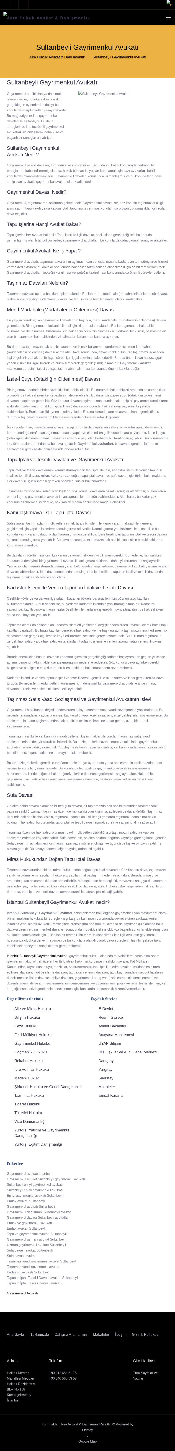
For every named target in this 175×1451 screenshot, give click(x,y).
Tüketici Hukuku (28, 1113)
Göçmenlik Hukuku (30, 1052)
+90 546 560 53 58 (63, 1378)
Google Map (87, 1441)
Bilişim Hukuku (27, 1017)
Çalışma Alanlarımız (71, 1334)
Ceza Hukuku (25, 1026)
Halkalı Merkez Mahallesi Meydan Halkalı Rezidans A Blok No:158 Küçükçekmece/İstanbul (21, 1386)
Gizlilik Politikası (145, 1334)
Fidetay (87, 1430)
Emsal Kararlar (111, 1095)
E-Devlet (105, 1009)
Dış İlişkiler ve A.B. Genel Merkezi (127, 1052)
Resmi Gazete (110, 1017)
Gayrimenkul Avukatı (22, 1293)
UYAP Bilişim (109, 1043)
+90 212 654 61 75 (63, 1373)
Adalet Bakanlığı (112, 1026)
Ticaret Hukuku (27, 1104)
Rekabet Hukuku (28, 1061)
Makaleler (106, 1087)
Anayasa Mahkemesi (116, 1035)
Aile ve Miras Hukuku (32, 1009)
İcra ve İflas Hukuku (31, 1069)
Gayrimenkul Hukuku (32, 1043)
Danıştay (106, 1061)
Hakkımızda (39, 1334)
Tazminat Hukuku (29, 1095)
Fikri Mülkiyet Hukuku (32, 1035)
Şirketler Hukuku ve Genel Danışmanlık (48, 1087)
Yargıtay (105, 1069)
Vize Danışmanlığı (30, 1121)
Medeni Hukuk (26, 1078)
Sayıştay (105, 1078)
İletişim (120, 1334)
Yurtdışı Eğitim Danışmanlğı (38, 1144)
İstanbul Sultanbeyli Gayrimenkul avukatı (37, 956)
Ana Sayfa (15, 1334)
